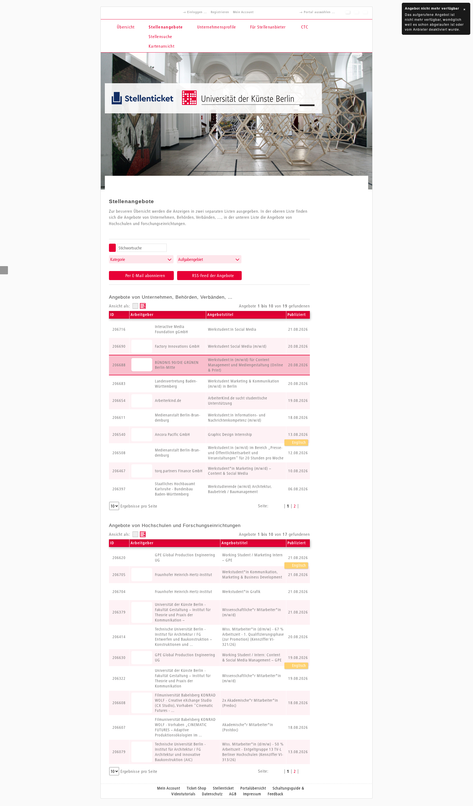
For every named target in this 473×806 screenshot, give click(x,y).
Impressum (252, 793)
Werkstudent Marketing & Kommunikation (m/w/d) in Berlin (243, 384)
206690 (119, 346)
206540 (119, 434)
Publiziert (296, 314)
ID (112, 314)
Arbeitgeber (142, 314)
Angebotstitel (220, 314)
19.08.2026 (298, 657)
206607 (119, 727)
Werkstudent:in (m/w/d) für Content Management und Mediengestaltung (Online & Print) (245, 365)
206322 (119, 678)
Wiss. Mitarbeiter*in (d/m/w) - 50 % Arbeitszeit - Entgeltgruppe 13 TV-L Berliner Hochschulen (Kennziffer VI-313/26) (253, 752)
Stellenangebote (166, 27)
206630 (119, 657)
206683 (119, 383)
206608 (119, 702)
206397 (119, 489)
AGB (232, 793)
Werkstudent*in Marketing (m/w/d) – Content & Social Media (239, 471)
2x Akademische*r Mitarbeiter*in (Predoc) (250, 703)
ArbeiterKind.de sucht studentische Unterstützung (237, 401)
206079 (119, 751)
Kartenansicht (161, 46)
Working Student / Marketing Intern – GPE (252, 557)
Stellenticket (223, 788)
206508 (119, 452)
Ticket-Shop (196, 788)
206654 (119, 400)
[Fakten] (135, 306)
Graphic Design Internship (230, 434)
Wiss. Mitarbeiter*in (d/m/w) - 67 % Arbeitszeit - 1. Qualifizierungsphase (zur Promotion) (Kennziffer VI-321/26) (253, 637)
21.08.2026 (298, 557)
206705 (119, 574)
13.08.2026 (298, 434)
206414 (119, 636)
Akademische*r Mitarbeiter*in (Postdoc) (247, 727)
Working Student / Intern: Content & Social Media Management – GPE (252, 657)
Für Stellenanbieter (268, 27)
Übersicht (126, 27)
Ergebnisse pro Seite (138, 506)
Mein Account (243, 12)
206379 (119, 612)
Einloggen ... (197, 12)
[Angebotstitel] (143, 306)
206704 (119, 591)
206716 (119, 329)
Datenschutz (212, 793)
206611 (119, 417)
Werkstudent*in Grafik (241, 591)
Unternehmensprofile (216, 27)
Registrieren (220, 12)
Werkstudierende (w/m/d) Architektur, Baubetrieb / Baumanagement (240, 489)
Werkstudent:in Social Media (232, 329)
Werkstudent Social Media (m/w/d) (237, 346)
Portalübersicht (253, 788)
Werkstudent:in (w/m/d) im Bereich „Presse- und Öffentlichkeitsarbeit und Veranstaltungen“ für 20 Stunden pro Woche (246, 452)
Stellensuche (160, 36)
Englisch (298, 442)
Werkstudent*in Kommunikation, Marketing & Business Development (252, 574)
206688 (119, 364)
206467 (119, 470)
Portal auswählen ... (319, 12)
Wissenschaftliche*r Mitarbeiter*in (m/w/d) (251, 612)
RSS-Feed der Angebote (212, 275)
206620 (119, 557)
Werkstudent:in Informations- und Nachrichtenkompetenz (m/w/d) (237, 418)
